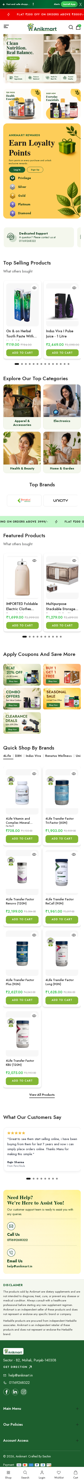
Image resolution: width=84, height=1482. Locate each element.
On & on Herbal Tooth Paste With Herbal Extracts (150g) (20, 334)
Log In (17, 169)
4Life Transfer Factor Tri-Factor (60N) (59, 821)
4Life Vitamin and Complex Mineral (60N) (18, 822)
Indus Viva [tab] (33, 756)
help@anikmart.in (19, 1266)
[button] (17, 364)
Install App (69, 4)
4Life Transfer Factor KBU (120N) (20, 1063)
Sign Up (35, 169)
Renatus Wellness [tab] (58, 756)
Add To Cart (22, 353)
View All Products (42, 1095)
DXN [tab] (18, 756)
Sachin (46, 1456)
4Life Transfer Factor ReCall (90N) (59, 901)
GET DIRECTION (15, 1367)
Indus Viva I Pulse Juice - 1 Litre (59, 334)
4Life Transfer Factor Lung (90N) (59, 982)
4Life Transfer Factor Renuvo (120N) (20, 901)
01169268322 (17, 1240)
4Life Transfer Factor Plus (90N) (20, 982)
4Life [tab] (7, 756)
